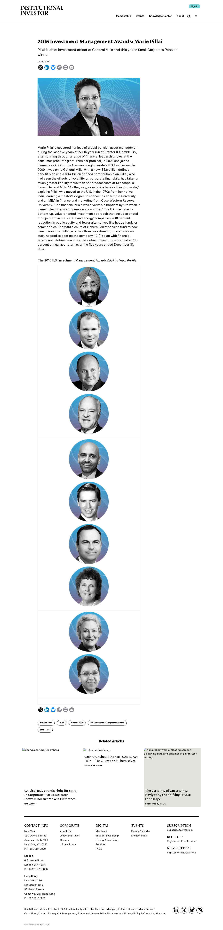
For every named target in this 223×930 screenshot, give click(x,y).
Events (140, 16)
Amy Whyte (29, 804)
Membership (123, 16)
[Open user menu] (196, 15)
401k (62, 722)
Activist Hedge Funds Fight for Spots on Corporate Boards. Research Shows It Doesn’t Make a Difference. (50, 795)
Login (47, 924)
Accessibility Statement (105, 913)
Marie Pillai (45, 729)
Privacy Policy (132, 913)
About (180, 16)
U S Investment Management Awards (107, 722)
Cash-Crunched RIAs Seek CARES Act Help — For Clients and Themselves (111, 759)
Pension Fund (46, 722)
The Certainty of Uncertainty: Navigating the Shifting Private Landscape (168, 795)
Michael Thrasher (93, 765)
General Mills (77, 722)
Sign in (194, 6)
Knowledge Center (160, 16)
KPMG (162, 804)
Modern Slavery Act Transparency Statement (64, 913)
